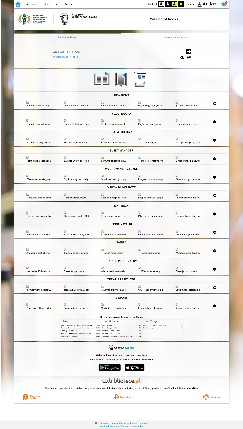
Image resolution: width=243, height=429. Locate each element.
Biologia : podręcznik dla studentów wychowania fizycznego (84, 333)
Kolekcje (74, 57)
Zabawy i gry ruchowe (69, 331)
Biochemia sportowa (151, 328)
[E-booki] (121, 87)
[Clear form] (182, 57)
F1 (205, 3)
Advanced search (60, 57)
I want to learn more (109, 426)
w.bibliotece (111, 388)
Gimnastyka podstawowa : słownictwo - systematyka (81, 328)
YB (174, 3)
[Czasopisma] (140, 87)
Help (57, 4)
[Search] (188, 51)
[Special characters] (188, 57)
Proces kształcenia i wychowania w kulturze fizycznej (81, 325)
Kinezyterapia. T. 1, (109, 325)
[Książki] (102, 87)
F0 (199, 3)
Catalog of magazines (175, 37)
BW (168, 3)
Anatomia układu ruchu (111, 331)
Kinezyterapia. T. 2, (109, 328)
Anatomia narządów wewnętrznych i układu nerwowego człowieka (127, 336)
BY (181, 3)
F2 (212, 3)
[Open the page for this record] (39, 102)
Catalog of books (67, 37)
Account (69, 4)
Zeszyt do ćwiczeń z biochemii (154, 325)
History (45, 4)
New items (31, 4)
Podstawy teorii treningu (70, 336)
